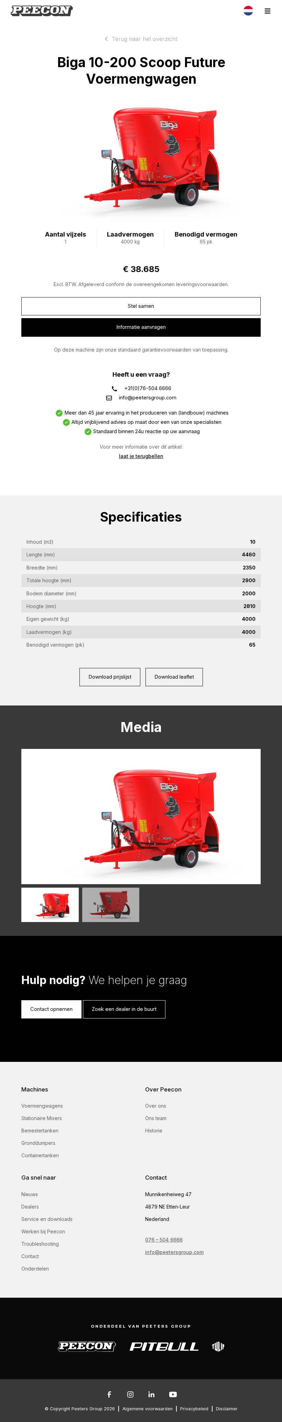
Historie (153, 1130)
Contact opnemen (51, 1009)
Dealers (30, 1207)
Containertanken (40, 1155)
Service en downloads (47, 1219)
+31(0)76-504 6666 (147, 388)
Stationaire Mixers (41, 1118)
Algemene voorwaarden (147, 1408)
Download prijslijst (109, 677)
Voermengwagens (42, 1106)
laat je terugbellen (141, 456)
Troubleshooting (40, 1244)
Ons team (155, 1118)
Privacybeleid (194, 1408)
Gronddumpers (38, 1143)
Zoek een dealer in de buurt (124, 1009)
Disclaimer (227, 1408)
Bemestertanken (39, 1130)
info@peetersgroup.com (147, 398)
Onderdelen (35, 1269)
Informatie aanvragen (141, 327)
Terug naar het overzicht (144, 38)
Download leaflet (174, 677)
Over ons (155, 1106)
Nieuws (29, 1194)
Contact (30, 1256)
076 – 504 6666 (164, 1240)
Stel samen (141, 306)
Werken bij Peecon (43, 1231)
